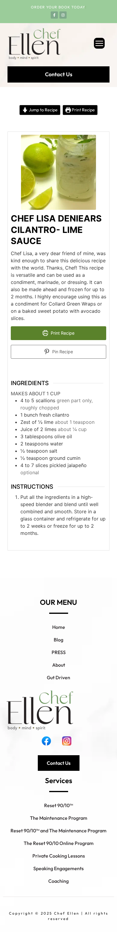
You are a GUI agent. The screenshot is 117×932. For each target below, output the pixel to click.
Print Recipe (83, 110)
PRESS (59, 652)
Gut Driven (58, 677)
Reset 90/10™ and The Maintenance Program (58, 831)
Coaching (58, 881)
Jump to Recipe (43, 110)
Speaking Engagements (58, 868)
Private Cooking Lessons (58, 856)
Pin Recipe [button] (62, 351)
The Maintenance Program (58, 818)
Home (58, 627)
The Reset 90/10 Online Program (59, 843)
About (58, 665)
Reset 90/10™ (58, 805)
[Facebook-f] (54, 15)
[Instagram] (63, 15)
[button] (88, 44)
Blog (58, 640)
